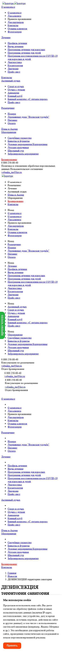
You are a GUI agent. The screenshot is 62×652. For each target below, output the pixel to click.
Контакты (13, 25)
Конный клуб (15, 95)
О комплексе (8, 6)
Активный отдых (10, 80)
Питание (12, 120)
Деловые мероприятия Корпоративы (27, 144)
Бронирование (9, 159)
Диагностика (15, 62)
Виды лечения (15, 46)
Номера (12, 113)
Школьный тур (16, 150)
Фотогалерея (14, 31)
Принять (12, 645)
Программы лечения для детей (24, 52)
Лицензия (13, 68)
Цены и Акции (9, 128)
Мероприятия (8, 132)
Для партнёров (16, 22)
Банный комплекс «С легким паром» (28, 99)
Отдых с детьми (16, 89)
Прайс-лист (14, 71)
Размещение (7, 107)
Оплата (12, 123)
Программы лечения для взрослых (26, 49)
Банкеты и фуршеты (19, 141)
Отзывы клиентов (17, 28)
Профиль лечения (17, 43)
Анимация (13, 92)
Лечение (5, 37)
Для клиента (14, 15)
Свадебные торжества (19, 137)
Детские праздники (18, 147)
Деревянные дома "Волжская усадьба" (28, 116)
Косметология (15, 65)
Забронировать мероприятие (23, 153)
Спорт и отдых (16, 86)
